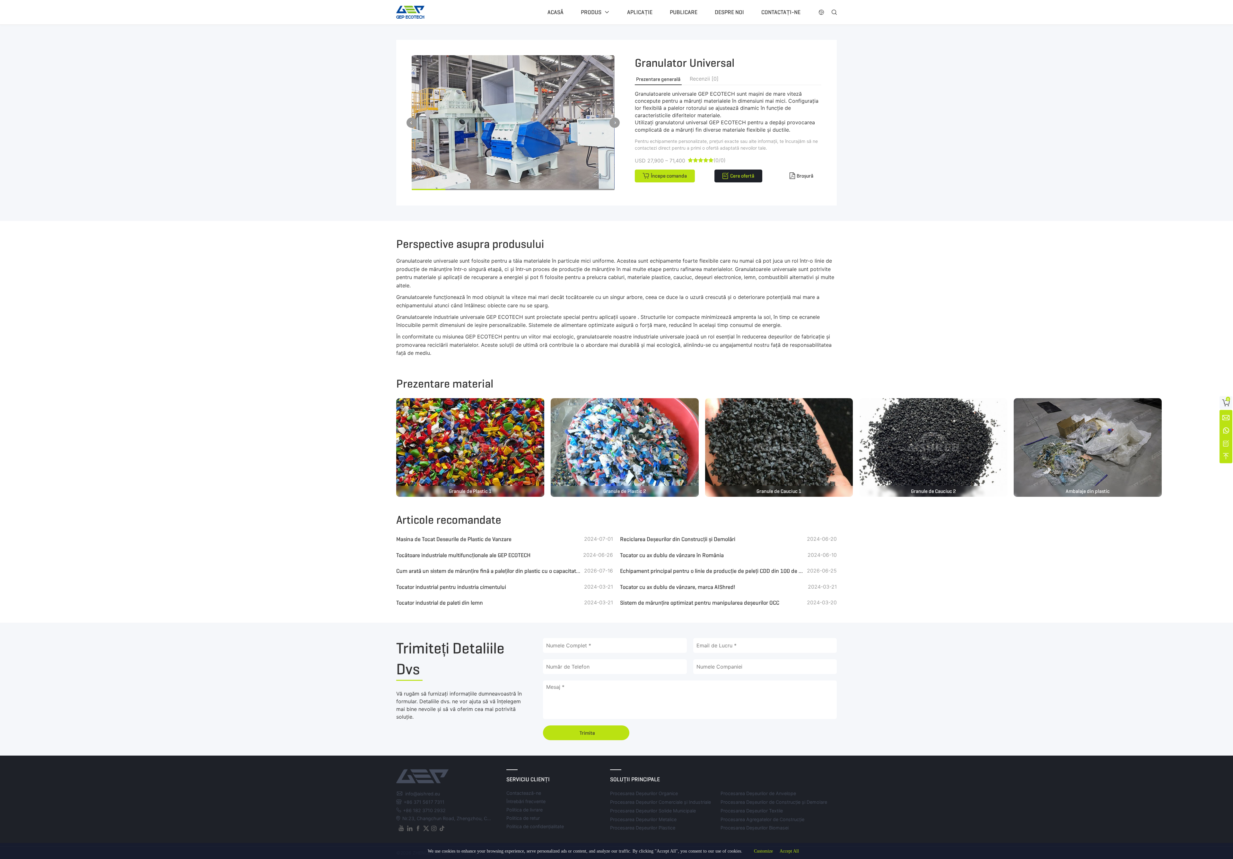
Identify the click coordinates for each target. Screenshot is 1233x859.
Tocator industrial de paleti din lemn (439, 602)
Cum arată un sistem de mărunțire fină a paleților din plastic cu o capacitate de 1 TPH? (488, 570)
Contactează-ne (523, 793)
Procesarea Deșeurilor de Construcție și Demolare (774, 802)
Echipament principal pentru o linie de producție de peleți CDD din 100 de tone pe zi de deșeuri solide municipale (712, 570)
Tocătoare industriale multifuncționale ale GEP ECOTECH (463, 555)
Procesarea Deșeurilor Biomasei (755, 827)
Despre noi (729, 12)
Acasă (555, 12)
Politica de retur (523, 818)
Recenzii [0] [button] (704, 78)
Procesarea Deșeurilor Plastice (642, 827)
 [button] (614, 123)
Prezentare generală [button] (658, 79)
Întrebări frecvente (526, 801)
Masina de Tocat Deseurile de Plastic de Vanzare (454, 539)
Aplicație (639, 12)
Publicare (683, 12)
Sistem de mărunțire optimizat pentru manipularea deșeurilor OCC (699, 602)
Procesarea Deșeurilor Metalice (643, 819)
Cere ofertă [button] (742, 176)
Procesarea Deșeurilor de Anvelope (758, 793)
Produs (591, 12)
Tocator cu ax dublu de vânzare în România (672, 555)
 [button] (821, 12)
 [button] (412, 123)
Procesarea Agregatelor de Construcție (762, 819)
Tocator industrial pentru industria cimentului (451, 587)
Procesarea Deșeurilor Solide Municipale (653, 810)
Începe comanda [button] (669, 176)
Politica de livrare (524, 809)
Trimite (587, 733)
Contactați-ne (780, 12)
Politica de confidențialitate (535, 826)
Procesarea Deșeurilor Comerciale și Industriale (660, 802)
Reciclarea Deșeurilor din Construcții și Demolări (677, 539)
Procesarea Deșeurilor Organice (644, 793)
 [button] (834, 12)
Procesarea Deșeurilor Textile (752, 810)
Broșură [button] (805, 176)
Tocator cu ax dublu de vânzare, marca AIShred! (677, 587)
